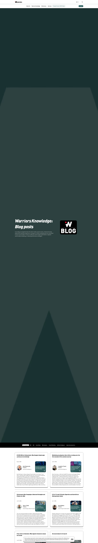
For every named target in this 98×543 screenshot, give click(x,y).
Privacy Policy (43, 540)
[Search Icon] (82, 2)
